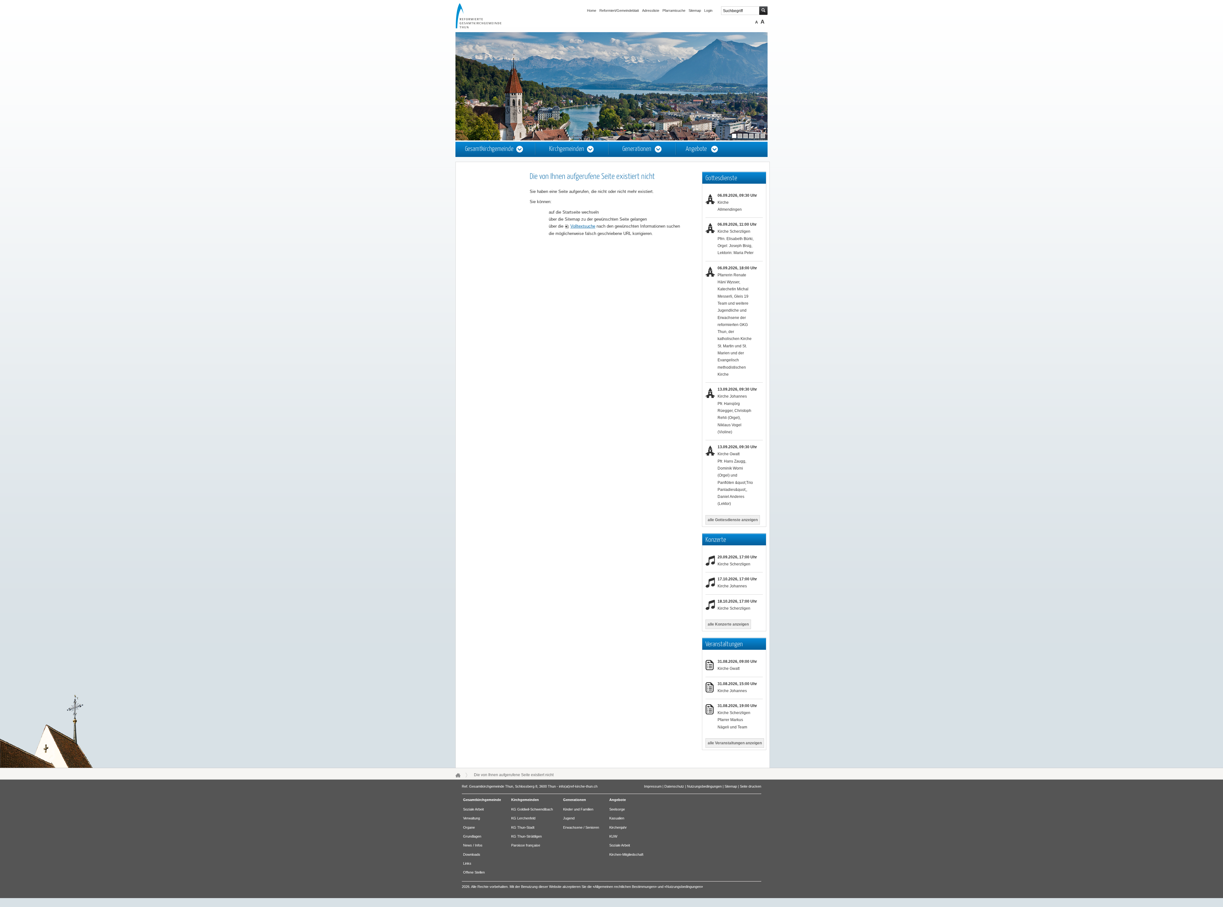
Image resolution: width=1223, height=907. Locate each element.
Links (467, 863)
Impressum (653, 786)
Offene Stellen (474, 872)
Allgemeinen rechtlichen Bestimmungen (625, 887)
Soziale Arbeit (473, 809)
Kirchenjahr (618, 827)
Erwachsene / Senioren (581, 827)
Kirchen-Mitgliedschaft (626, 854)
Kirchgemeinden (566, 149)
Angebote (696, 149)
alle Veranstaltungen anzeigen (735, 743)
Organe (469, 827)
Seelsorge (617, 809)
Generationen (636, 149)
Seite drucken (750, 786)
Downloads (471, 854)
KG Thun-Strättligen (526, 836)
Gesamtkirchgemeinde (489, 149)
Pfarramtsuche (673, 10)
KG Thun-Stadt (522, 827)
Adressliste (650, 10)
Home (591, 10)
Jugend (569, 818)
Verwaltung (471, 818)
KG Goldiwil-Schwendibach (532, 809)
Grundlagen (472, 836)
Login (708, 10)
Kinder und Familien (578, 809)
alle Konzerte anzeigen (728, 624)
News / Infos (473, 845)
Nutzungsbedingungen (704, 786)
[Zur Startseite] (484, 26)
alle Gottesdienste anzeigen (733, 520)
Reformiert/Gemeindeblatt (619, 10)
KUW (613, 836)
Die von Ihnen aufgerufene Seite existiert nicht (514, 775)
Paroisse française (525, 845)
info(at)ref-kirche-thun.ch (578, 786)
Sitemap (695, 10)
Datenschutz (674, 786)
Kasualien (616, 818)
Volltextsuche (582, 226)
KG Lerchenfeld (523, 818)
